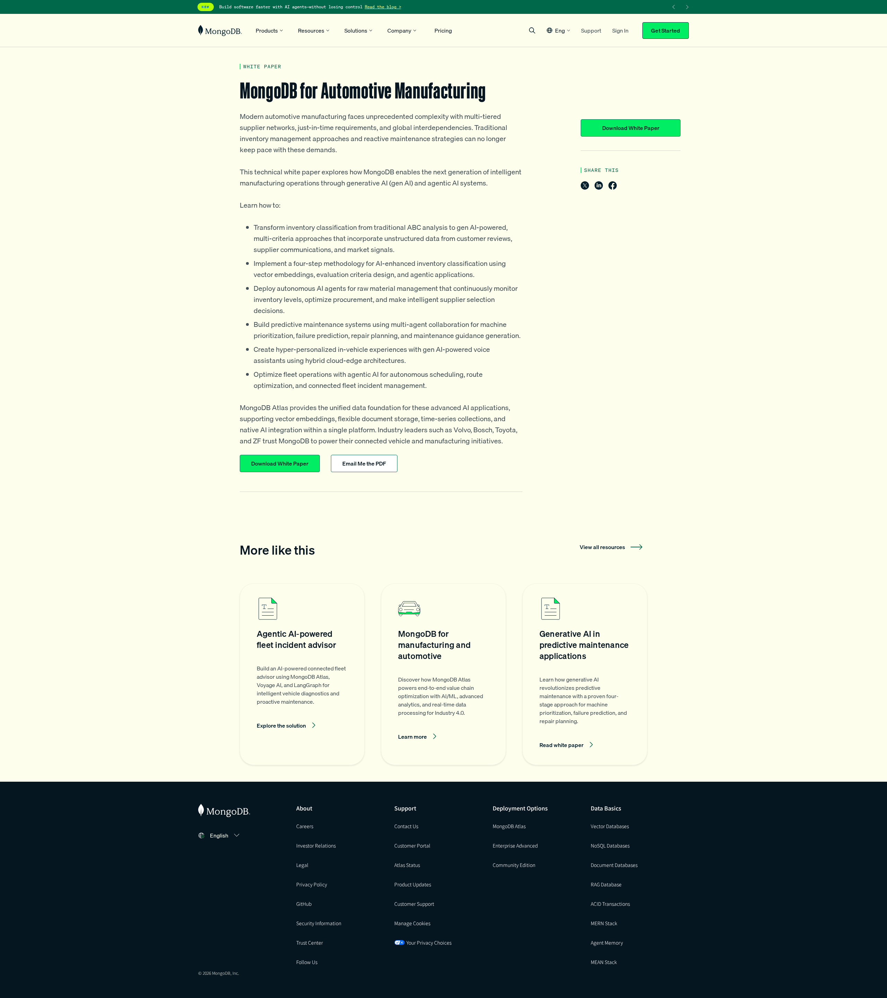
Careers (304, 826)
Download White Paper (630, 127)
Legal (302, 864)
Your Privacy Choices (428, 942)
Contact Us (406, 826)
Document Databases (614, 864)
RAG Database (606, 884)
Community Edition (514, 864)
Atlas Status (407, 864)
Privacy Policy (311, 884)
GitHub (303, 903)
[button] (558, 30)
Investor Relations (316, 845)
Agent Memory (607, 942)
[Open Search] (532, 30)
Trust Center (309, 942)
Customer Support (414, 903)
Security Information (318, 923)
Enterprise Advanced (515, 845)
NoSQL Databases (610, 845)
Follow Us (306, 961)
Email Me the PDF (364, 463)
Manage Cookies (412, 923)
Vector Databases (610, 826)
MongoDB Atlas (509, 826)
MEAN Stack (604, 961)
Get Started (665, 30)
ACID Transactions (610, 903)
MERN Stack (604, 923)
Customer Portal (412, 845)
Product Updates (412, 884)
